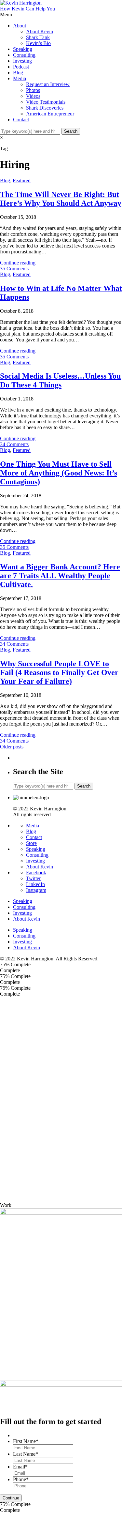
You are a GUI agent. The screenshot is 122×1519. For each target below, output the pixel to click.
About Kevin (39, 31)
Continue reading (17, 262)
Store (31, 843)
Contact (21, 119)
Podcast (21, 66)
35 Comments (14, 268)
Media (19, 78)
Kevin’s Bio (38, 43)
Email (20, 1466)
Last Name (25, 1454)
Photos (33, 90)
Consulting (24, 55)
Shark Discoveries (44, 108)
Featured (22, 180)
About (19, 25)
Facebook (36, 872)
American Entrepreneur (50, 113)
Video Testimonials (45, 102)
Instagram (36, 890)
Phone (21, 1479)
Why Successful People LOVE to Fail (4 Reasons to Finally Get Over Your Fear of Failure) (59, 672)
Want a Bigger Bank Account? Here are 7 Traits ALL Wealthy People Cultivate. (60, 576)
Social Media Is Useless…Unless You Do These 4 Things (60, 380)
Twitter (33, 878)
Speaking (22, 49)
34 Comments (14, 444)
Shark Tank (38, 37)
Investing (22, 61)
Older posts (11, 746)
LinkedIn (35, 884)
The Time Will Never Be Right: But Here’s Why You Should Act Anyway (60, 198)
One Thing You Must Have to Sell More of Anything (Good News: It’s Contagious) (58, 473)
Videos (33, 96)
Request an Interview (48, 84)
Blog (18, 72)
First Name (25, 1441)
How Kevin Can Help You (27, 8)
